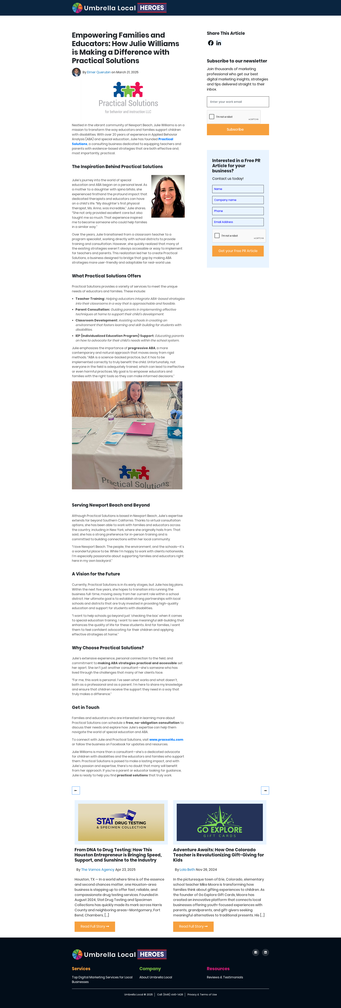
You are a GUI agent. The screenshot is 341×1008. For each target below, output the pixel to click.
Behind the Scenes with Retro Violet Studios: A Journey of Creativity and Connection (76, 790)
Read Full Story (93, 926)
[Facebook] (210, 43)
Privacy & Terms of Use (202, 994)
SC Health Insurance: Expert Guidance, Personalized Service (265, 790)
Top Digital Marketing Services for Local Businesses (102, 979)
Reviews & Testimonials (225, 977)
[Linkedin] (218, 43)
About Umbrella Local (155, 977)
